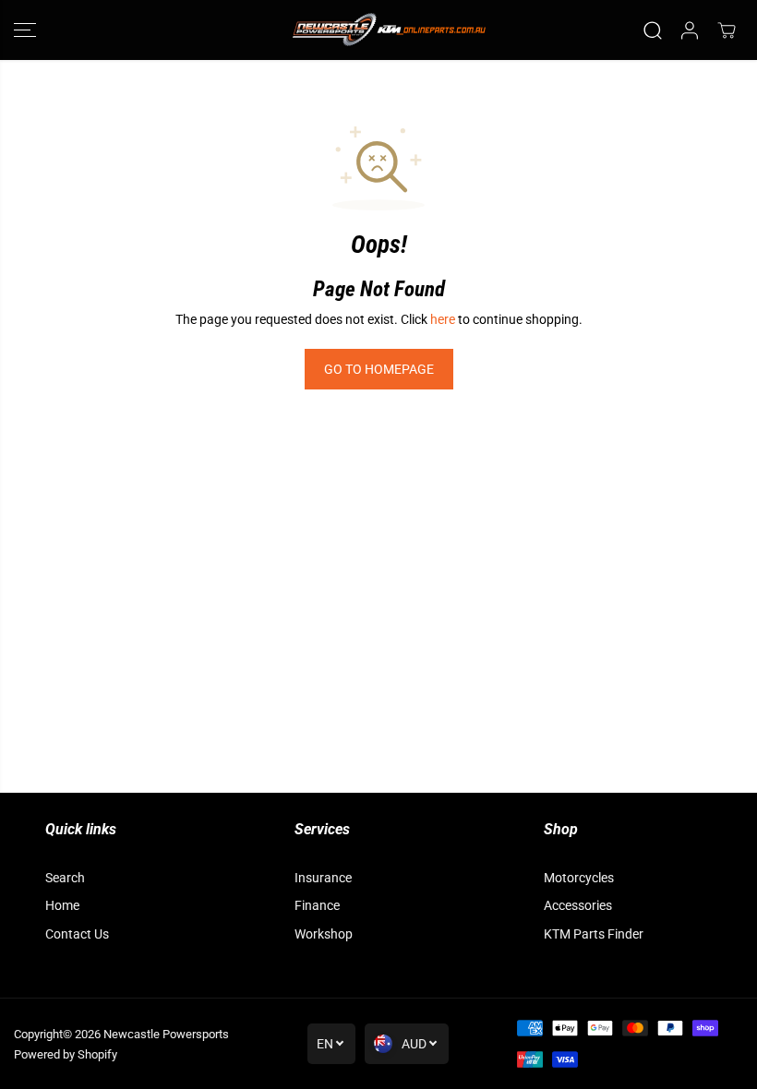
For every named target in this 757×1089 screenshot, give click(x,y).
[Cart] (726, 30)
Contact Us (77, 934)
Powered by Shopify (65, 1054)
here (442, 319)
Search (65, 877)
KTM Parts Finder (593, 934)
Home (62, 905)
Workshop (323, 934)
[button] (25, 30)
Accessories (578, 905)
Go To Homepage (379, 369)
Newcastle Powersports (166, 1034)
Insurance (323, 877)
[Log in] (689, 30)
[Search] (652, 30)
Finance (317, 905)
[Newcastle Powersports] (378, 30)
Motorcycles (579, 877)
